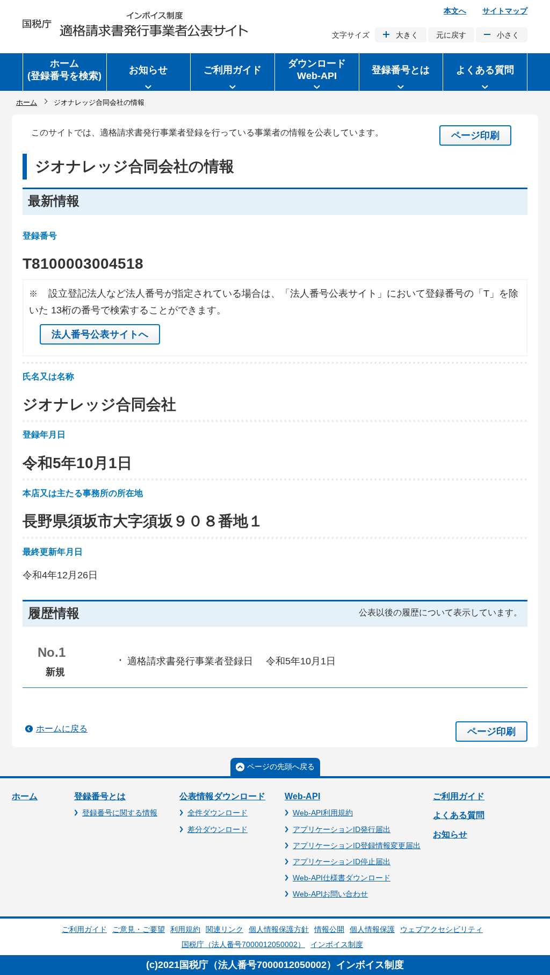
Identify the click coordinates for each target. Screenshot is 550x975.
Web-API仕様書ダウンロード (341, 877)
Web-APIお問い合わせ (330, 894)
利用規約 (185, 929)
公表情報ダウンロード (222, 796)
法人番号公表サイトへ (100, 334)
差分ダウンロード (217, 829)
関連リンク (224, 929)
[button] (149, 72)
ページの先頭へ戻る (281, 766)
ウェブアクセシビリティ (441, 929)
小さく (508, 35)
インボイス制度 (336, 944)
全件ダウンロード (217, 812)
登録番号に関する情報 (119, 812)
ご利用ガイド (458, 796)
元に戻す (451, 35)
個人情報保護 (372, 929)
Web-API (302, 796)
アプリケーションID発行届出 (341, 829)
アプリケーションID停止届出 (341, 861)
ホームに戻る (62, 728)
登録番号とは (100, 796)
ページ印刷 (475, 135)
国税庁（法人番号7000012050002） (243, 944)
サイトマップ (504, 10)
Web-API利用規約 (323, 812)
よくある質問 (458, 815)
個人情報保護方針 (279, 929)
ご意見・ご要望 (138, 929)
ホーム (26, 102)
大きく (407, 35)
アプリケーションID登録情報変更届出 (357, 845)
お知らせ (450, 834)
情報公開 (329, 929)
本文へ (455, 10)
